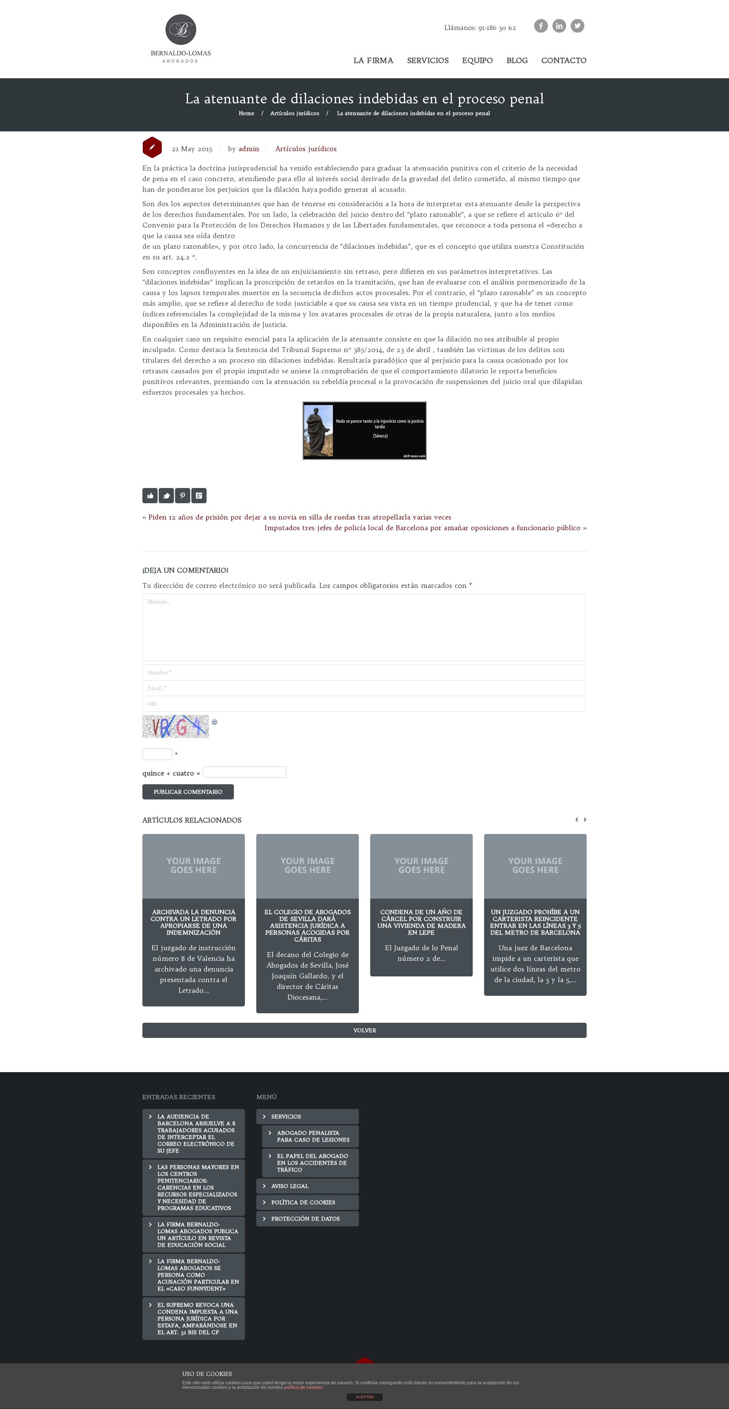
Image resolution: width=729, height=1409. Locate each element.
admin (248, 148)
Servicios (286, 1116)
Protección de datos (305, 1218)
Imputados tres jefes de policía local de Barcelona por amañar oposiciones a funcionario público (423, 527)
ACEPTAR (365, 1397)
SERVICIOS (428, 60)
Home (246, 113)
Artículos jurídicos (294, 113)
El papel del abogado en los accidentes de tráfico (428, 80)
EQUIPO (477, 60)
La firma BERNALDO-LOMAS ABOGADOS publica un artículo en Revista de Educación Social (198, 1234)
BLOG (517, 60)
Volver (364, 1030)
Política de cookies (303, 1202)
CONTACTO (564, 60)
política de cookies (303, 1387)
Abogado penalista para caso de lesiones (313, 1136)
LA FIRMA (373, 60)
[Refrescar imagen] (215, 720)
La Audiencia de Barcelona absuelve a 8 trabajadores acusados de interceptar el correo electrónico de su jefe (196, 1133)
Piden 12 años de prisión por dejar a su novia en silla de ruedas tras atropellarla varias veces (299, 517)
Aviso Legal (289, 1186)
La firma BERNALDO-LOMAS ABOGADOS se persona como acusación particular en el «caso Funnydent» (198, 1275)
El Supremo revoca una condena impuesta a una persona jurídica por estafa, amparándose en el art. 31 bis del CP (198, 1319)
